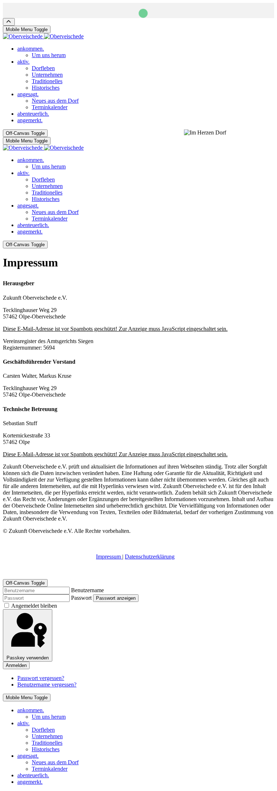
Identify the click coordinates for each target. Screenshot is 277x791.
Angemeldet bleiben (34, 606)
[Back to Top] (9, 22)
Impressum (109, 556)
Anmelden (16, 665)
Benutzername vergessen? (46, 684)
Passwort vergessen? (40, 678)
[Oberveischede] (43, 36)
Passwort (81, 598)
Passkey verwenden (27, 657)
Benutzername (87, 590)
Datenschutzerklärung (150, 556)
